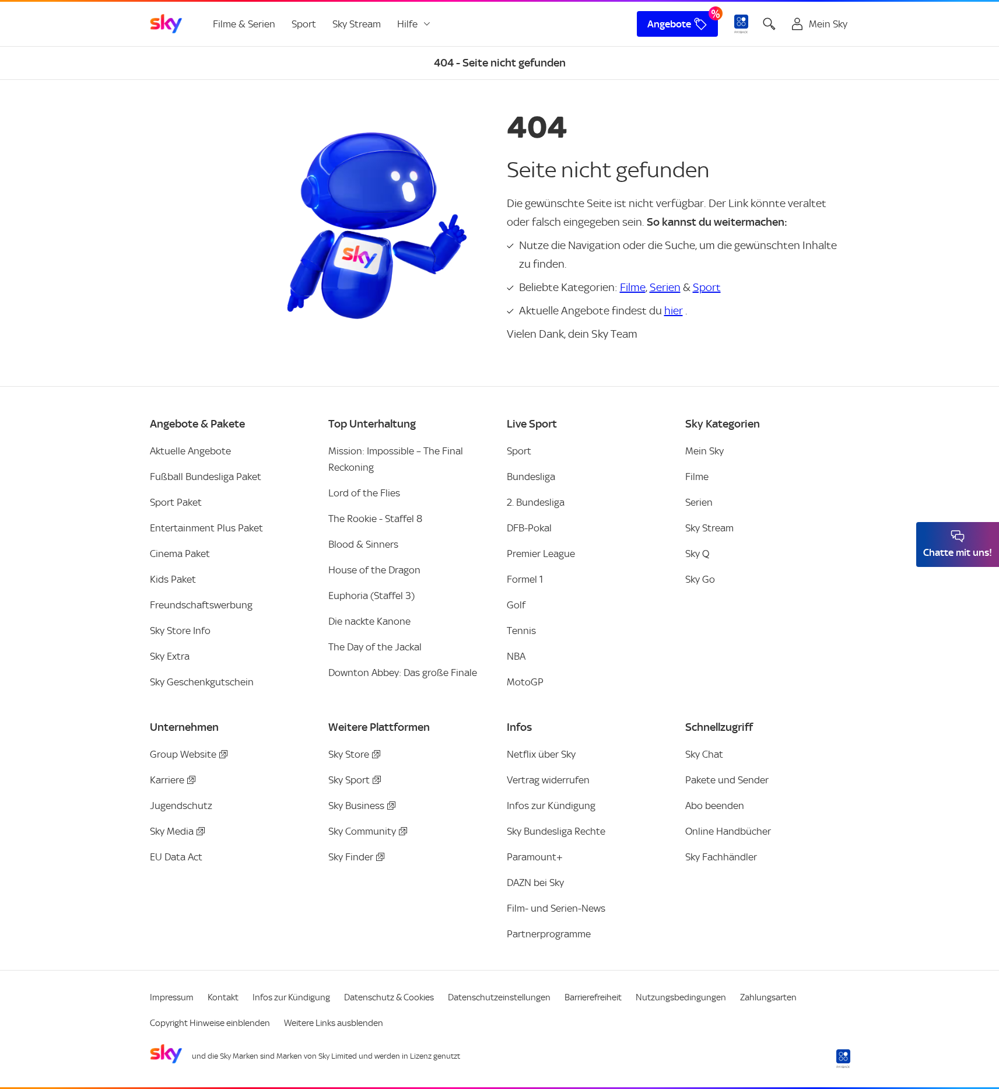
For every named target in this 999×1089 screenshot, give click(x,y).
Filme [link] (697, 476)
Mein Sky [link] (704, 451)
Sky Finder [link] (350, 857)
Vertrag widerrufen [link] (548, 780)
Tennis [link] (521, 630)
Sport (707, 287)
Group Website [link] (183, 754)
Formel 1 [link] (525, 579)
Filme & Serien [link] (244, 24)
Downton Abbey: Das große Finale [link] (402, 672)
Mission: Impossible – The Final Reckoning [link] (395, 459)
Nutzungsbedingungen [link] (681, 997)
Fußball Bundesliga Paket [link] (205, 476)
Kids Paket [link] (173, 579)
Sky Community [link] (362, 831)
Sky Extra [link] (170, 656)
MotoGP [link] (525, 682)
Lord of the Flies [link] (364, 493)
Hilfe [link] (407, 24)
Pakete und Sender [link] (727, 780)
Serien (665, 287)
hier (673, 310)
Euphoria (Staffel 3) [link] (371, 595)
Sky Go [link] (700, 579)
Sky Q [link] (697, 553)
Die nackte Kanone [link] (369, 621)
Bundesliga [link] (531, 476)
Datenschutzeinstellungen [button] (499, 997)
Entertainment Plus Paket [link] (206, 528)
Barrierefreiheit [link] (593, 997)
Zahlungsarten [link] (768, 997)
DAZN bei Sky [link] (535, 882)
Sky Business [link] (356, 805)
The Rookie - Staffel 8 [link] (375, 518)
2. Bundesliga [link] (536, 502)
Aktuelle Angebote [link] (190, 451)
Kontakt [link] (223, 997)
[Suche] (769, 24)
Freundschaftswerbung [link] (201, 605)
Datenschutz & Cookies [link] (389, 997)
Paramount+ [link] (535, 857)
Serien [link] (699, 502)
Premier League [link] (541, 553)
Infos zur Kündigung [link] (551, 805)
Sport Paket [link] (176, 502)
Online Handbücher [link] (728, 831)
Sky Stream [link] (356, 24)
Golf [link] (516, 605)
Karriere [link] (167, 780)
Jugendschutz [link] (181, 805)
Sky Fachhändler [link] (721, 857)
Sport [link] (304, 24)
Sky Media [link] (172, 831)
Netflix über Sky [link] (541, 754)
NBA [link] (516, 656)
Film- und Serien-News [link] (556, 908)
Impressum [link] (172, 997)
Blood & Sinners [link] (363, 544)
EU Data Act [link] (176, 857)
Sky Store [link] (348, 754)
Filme (633, 287)
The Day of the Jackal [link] (375, 647)
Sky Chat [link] (704, 754)
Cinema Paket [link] (180, 553)
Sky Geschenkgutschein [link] (202, 682)
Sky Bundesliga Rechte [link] (556, 831)
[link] (166, 24)
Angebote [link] (669, 24)
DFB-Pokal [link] (529, 528)
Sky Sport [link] (349, 780)
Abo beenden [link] (714, 805)
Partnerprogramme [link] (549, 934)
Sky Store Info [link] (180, 630)
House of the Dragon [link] (374, 570)
